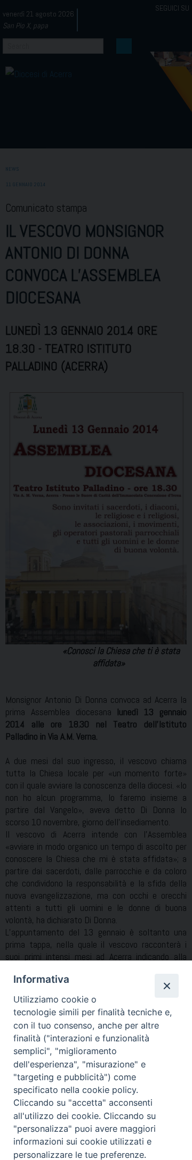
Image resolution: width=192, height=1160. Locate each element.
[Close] (166, 985)
